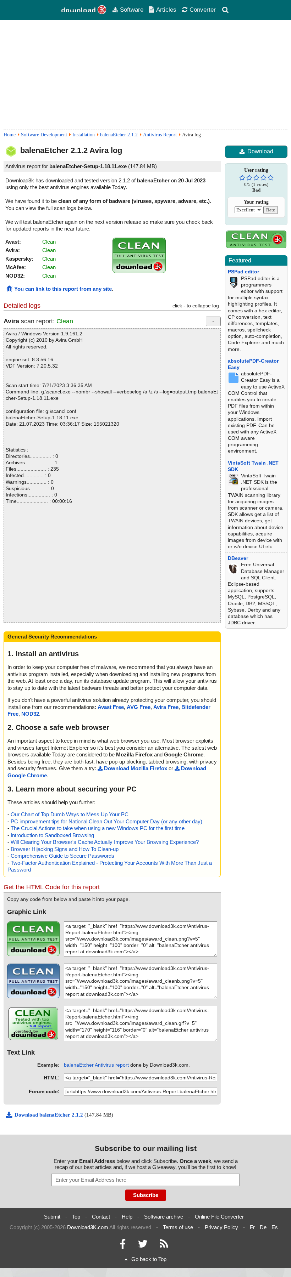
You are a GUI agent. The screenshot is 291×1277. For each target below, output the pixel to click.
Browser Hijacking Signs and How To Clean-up (65, 849)
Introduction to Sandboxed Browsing (52, 835)
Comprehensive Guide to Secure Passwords (62, 856)
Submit (52, 1217)
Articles (166, 9)
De (263, 1227)
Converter (203, 9)
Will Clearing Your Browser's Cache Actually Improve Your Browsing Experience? (105, 842)
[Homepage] (84, 10)
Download (260, 151)
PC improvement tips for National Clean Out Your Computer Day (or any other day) (106, 821)
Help (127, 1217)
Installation (83, 134)
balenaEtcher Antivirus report (96, 1065)
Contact (101, 1217)
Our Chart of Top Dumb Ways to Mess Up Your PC (69, 814)
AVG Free (138, 707)
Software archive (163, 1217)
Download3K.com (87, 1227)
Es (274, 1227)
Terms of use (178, 1227)
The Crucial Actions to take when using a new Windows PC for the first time (98, 828)
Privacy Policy (221, 1227)
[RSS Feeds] (164, 1246)
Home (10, 134)
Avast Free (111, 707)
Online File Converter (219, 1217)
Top (76, 1217)
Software (131, 9)
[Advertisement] (145, 74)
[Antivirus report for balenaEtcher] (139, 271)
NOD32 (30, 714)
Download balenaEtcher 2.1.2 (49, 1115)
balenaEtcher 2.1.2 (119, 134)
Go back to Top (148, 1259)
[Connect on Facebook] (122, 1246)
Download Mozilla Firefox (135, 768)
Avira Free (166, 707)
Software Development (44, 134)
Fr (252, 1227)
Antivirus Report (160, 134)
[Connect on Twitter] (142, 1246)
